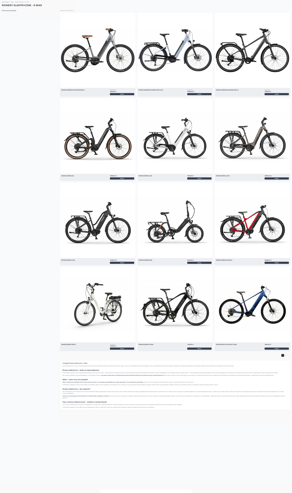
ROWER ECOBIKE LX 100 (145, 175)
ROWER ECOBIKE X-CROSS (146, 344)
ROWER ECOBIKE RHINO (145, 260)
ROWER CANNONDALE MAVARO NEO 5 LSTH (151, 90)
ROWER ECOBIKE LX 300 (222, 175)
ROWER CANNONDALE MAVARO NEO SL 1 (227, 90)
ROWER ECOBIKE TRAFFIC (68, 344)
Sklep (12, 2)
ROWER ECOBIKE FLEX (67, 175)
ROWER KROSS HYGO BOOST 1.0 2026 (226, 344)
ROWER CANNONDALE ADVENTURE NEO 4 (73, 90)
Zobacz (122, 94)
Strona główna (5, 2)
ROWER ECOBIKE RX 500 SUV (224, 260)
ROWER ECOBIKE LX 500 (68, 260)
